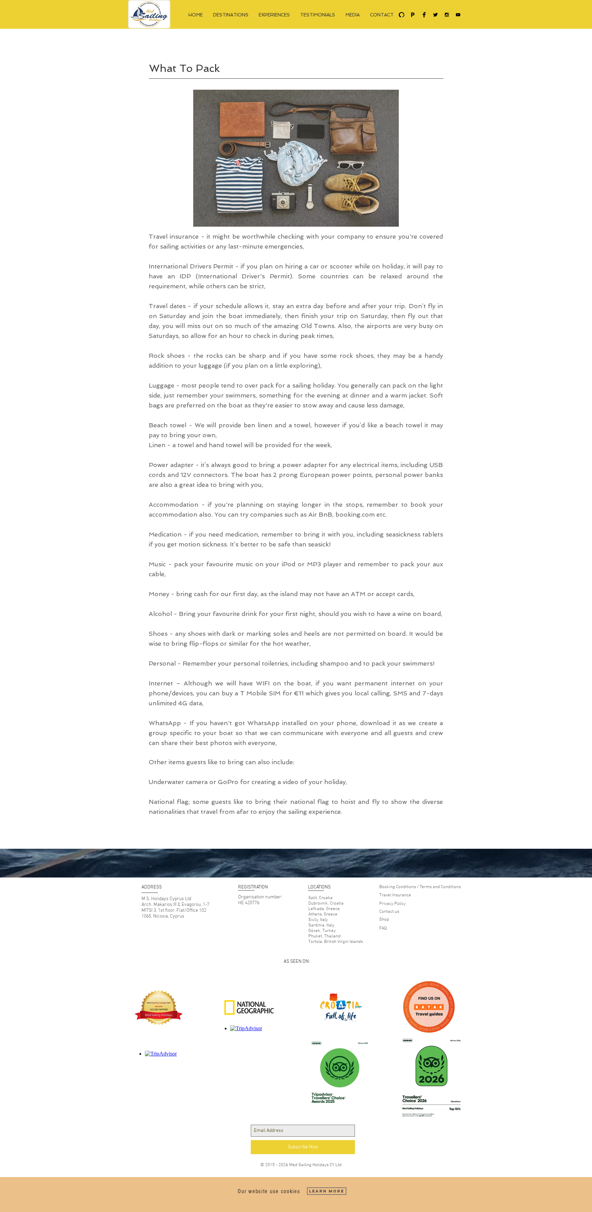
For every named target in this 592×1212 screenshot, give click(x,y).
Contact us (389, 911)
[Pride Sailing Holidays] (413, 14)
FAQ (383, 928)
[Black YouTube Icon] (458, 14)
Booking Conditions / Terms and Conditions (420, 887)
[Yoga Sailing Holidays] (401, 14)
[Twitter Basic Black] (435, 14)
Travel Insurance (395, 895)
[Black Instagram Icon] (446, 14)
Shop (384, 919)
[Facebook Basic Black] (424, 14)
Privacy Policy (392, 904)
